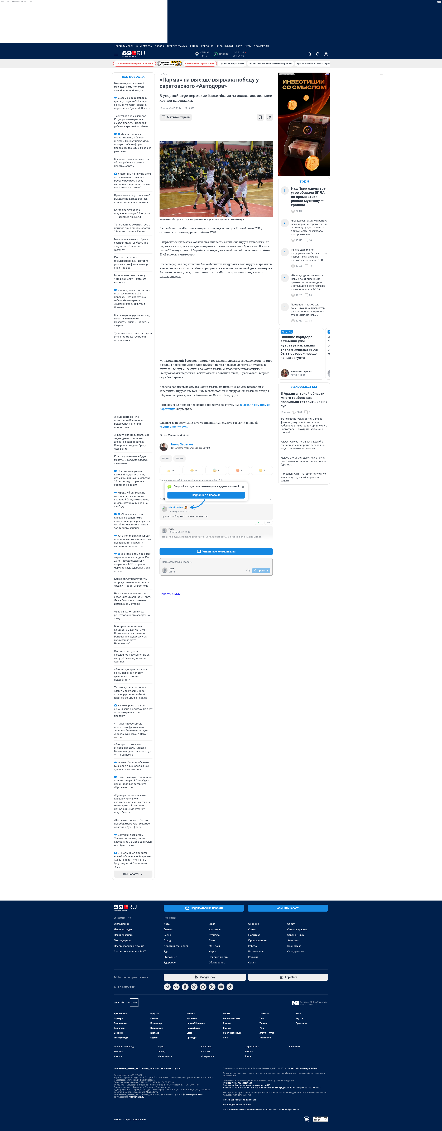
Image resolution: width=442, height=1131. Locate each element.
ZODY (239, 46)
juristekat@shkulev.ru (193, 1094)
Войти (172, 572)
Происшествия (257, 940)
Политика (254, 935)
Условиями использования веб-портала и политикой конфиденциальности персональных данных (271, 1088)
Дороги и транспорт (176, 946)
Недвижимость (124, 46)
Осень (252, 929)
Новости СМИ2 (170, 594)
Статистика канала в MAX (130, 951)
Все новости (133, 77)
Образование (217, 962)
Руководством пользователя (237, 1083)
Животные (170, 957)
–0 (268, 543)
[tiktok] (230, 986)
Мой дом (214, 946)
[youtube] (221, 986)
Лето (212, 940)
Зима (212, 924)
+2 (259, 522)
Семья (252, 962)
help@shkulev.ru (136, 1097)
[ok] (185, 986)
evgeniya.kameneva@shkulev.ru (303, 1068)
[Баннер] (169, 64)
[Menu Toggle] (116, 54)
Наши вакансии (123, 935)
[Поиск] (309, 54)
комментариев (178, 117)
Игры (248, 46)
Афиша (194, 46)
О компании (121, 924)
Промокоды (261, 46)
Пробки (222, 54)
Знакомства (144, 46)
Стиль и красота (297, 929)
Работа (252, 946)
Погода (159, 46)
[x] (212, 986)
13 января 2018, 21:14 (170, 108)
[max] (203, 986)
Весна (167, 935)
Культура (214, 935)
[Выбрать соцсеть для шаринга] (269, 117)
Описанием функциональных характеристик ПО (246, 1085)
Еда (166, 951)
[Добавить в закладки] (260, 117)
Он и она (253, 924)
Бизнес (168, 929)
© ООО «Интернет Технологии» (130, 1119)
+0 (259, 543)
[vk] (176, 986)
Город (167, 940)
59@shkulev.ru (151, 1092)
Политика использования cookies (239, 1100)
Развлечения (256, 951)
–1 (268, 522)
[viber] (194, 986)
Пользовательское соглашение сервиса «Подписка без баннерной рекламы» (261, 1109)
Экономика (294, 946)
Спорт (291, 924)
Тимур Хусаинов (182, 444)
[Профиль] (326, 54)
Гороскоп (207, 46)
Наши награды (123, 929)
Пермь (179, 458)
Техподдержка (122, 940)
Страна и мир (295, 935)
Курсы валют (225, 46)
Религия (253, 957)
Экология (293, 940)
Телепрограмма (177, 46)
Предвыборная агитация (129, 946)
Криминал (215, 929)
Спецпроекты (295, 951)
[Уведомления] (318, 54)
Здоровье (170, 962)
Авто (167, 924)
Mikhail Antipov (176, 507)
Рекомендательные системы (237, 1104)
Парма (165, 458)
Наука (212, 951)
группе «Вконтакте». (174, 427)
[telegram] (167, 986)
